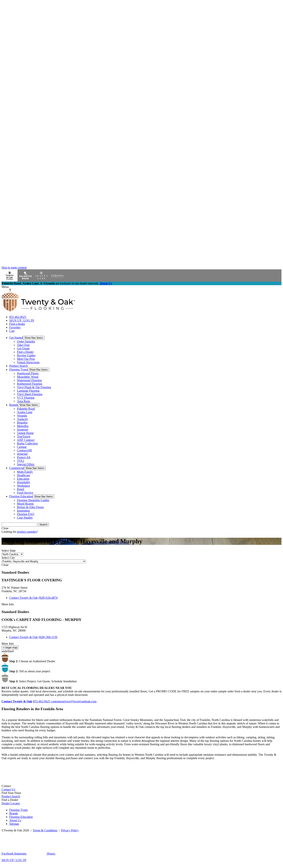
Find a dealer (17, 324)
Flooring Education (21, 496)
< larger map (10, 647)
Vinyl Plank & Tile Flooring (34, 387)
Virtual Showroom (28, 362)
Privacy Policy (70, 830)
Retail (20, 489)
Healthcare (23, 475)
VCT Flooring (25, 397)
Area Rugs (23, 401)
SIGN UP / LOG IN (21, 320)
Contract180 (24, 450)
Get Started (16, 337)
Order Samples (26, 341)
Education (23, 478)
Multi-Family (25, 471)
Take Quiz (23, 345)
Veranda (22, 415)
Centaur (22, 447)
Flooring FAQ (25, 514)
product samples (27, 531)
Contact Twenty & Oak (23, 597)
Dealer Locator (11, 803)
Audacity (22, 419)
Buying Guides (26, 355)
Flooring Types (18, 369)
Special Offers (25, 464)
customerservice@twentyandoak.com (73, 701)
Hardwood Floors (28, 373)
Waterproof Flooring (29, 380)
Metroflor (22, 426)
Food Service (25, 492)
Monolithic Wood (27, 376)
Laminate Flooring (28, 390)
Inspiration (23, 510)
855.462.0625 (17, 317)
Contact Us (8, 789)
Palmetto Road (26, 408)
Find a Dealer (25, 352)
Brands (13, 404)
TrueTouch (23, 436)
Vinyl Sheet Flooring (29, 394)
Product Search (18, 365)
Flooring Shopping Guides (33, 500)
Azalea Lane (24, 412)
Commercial (16, 468)
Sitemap (14, 823)
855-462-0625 (41, 701)
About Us (106, 283)
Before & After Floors (30, 507)
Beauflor (22, 422)
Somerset (22, 429)
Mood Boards (25, 503)
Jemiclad (22, 453)
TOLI (20, 460)
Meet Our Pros (26, 358)
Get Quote (23, 348)
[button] (33, 338)
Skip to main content (14, 267)
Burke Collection (27, 443)
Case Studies (25, 517)
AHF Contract (25, 440)
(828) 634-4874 (48, 597)
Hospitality (23, 482)
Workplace (23, 485)
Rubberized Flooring (29, 383)
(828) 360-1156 (48, 637)
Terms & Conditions (45, 830)
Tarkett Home (25, 433)
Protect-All (23, 457)
